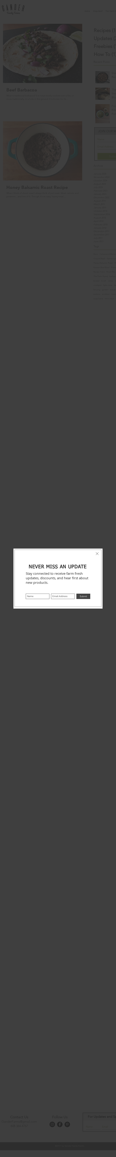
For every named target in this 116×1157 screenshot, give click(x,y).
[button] (97, 553)
